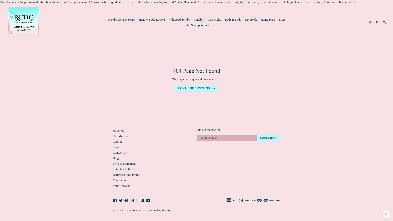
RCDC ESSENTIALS (133, 210)
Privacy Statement (124, 163)
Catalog (118, 141)
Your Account (121, 185)
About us (118, 130)
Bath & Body (233, 19)
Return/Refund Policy (126, 174)
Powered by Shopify (159, 210)
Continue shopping (194, 88)
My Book (251, 19)
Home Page (268, 19)
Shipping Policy (123, 169)
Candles (199, 19)
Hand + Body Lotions (152, 19)
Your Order (120, 180)
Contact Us (120, 152)
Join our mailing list (208, 129)
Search (117, 147)
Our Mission (120, 136)
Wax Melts (214, 19)
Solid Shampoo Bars (196, 25)
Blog (282, 19)
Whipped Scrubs (179, 19)
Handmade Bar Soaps (121, 19)
